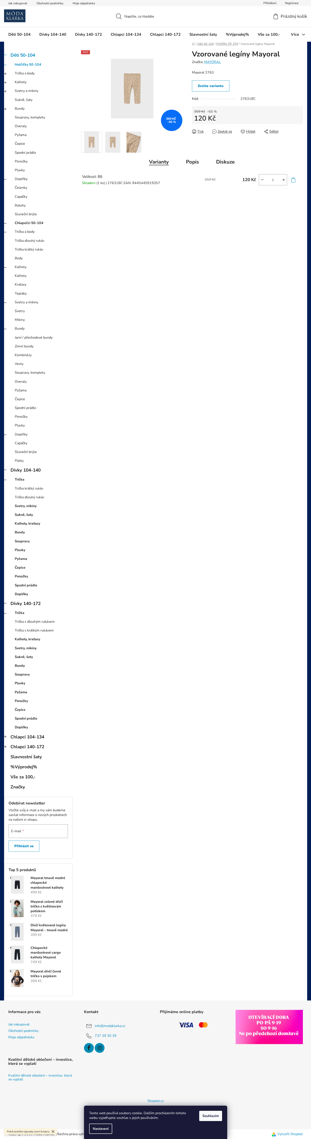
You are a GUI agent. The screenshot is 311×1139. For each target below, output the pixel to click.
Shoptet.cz (155, 1101)
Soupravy (22, 541)
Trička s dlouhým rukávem (35, 621)
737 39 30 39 (105, 1035)
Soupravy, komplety (30, 117)
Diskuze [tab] (225, 161)
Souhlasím (210, 1116)
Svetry (20, 311)
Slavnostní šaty (26, 757)
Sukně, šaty (23, 99)
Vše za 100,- (22, 777)
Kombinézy (23, 355)
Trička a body (25, 73)
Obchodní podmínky (50, 3)
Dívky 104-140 (25, 470)
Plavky (20, 170)
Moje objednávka (84, 3)
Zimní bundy (24, 346)
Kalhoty (21, 82)
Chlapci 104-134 (27, 737)
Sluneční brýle (26, 214)
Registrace (292, 3)
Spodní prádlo (25, 152)
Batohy (20, 205)
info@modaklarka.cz (110, 1025)
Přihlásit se (24, 846)
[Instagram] (100, 1048)
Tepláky (21, 293)
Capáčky (21, 196)
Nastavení (101, 1128)
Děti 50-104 (22, 55)
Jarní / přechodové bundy (34, 337)
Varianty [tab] (159, 161)
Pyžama (21, 135)
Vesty (19, 363)
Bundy (20, 108)
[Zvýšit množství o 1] (283, 179)
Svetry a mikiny (26, 91)
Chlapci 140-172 (27, 747)
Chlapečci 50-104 (29, 223)
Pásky (19, 460)
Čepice (20, 143)
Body (19, 258)
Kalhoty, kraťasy (27, 523)
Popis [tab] (192, 161)
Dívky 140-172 (25, 603)
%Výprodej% (23, 767)
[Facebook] (89, 1048)
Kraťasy (20, 284)
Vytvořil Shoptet (290, 1134)
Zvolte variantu (211, 86)
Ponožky (21, 161)
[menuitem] (19, 34)
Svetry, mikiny (26, 506)
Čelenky (21, 187)
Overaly (21, 126)
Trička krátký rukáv (29, 249)
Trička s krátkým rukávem (34, 630)
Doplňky (21, 179)
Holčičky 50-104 (28, 64)
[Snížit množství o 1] (262, 179)
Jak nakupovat (17, 3)
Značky (17, 787)
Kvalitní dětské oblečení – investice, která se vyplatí (40, 1077)
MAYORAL (212, 62)
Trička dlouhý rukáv (29, 240)
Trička (19, 479)
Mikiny (20, 319)
